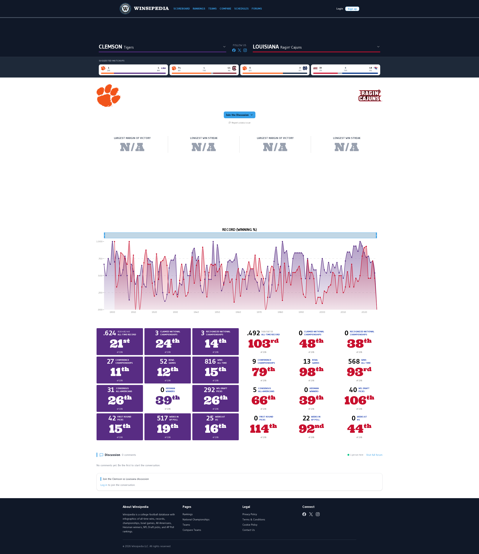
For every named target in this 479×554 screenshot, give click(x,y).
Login (339, 8)
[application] (239, 274)
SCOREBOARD (181, 8)
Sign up (352, 8)
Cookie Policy (249, 524)
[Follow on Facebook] (234, 50)
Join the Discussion (237, 115)
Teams (186, 524)
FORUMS (257, 8)
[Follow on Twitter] (239, 50)
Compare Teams (192, 530)
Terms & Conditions (253, 519)
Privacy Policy (249, 514)
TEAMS (212, 8)
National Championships (196, 519)
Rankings (188, 514)
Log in (103, 485)
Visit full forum (374, 454)
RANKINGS (199, 8)
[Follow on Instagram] (245, 50)
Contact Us (248, 530)
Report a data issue (241, 122)
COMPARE (225, 8)
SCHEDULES (241, 8)
